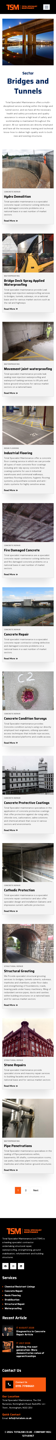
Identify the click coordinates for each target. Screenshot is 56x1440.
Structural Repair (13, 966)
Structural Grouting (19, 971)
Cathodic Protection (19, 890)
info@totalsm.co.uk (20, 1418)
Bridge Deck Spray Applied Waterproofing (24, 282)
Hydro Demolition (17, 196)
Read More (9, 220)
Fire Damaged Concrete (22, 550)
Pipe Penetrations (18, 1145)
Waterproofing (12, 276)
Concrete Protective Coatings (26, 802)
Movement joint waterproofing (28, 368)
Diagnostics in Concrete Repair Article (30, 1333)
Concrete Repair (12, 192)
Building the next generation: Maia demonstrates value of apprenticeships (30, 1351)
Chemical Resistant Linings (20, 1286)
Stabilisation (12, 1299)
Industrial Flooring (18, 453)
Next (35, 1190)
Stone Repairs (15, 1065)
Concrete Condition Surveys (25, 718)
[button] (46, 7)
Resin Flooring (11, 448)
